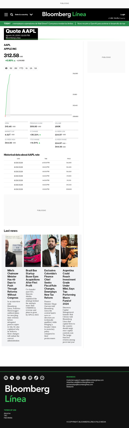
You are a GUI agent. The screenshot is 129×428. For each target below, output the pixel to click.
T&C (5, 415)
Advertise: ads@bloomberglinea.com (80, 382)
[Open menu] (6, 14)
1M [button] (11, 68)
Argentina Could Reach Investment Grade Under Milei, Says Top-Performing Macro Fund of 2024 (69, 287)
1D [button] (6, 68)
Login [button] (123, 15)
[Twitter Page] (12, 378)
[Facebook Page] (6, 378)
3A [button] (31, 68)
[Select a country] (31, 14)
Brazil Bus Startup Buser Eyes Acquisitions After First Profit (33, 278)
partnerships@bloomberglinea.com (80, 385)
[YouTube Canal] (18, 378)
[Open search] (11, 14)
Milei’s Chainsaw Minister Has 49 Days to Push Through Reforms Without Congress (12, 284)
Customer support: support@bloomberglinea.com (85, 380)
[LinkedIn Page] (30, 378)
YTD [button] (21, 68)
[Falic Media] (110, 18)
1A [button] (26, 68)
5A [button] (35, 68)
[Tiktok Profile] (36, 378)
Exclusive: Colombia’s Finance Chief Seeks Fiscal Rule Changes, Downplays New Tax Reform (50, 284)
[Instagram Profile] (24, 378)
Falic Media (8, 418)
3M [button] (15, 68)
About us (7, 413)
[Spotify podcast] (42, 378)
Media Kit (70, 387)
